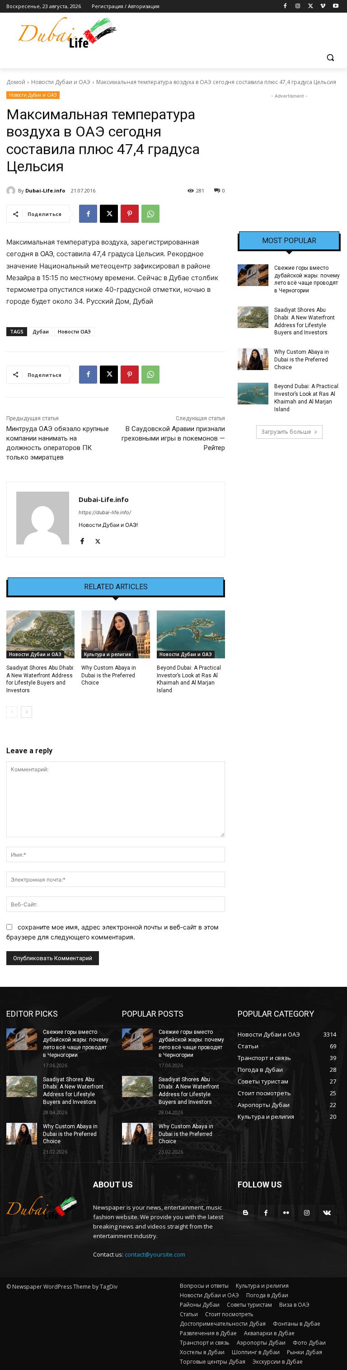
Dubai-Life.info (45, 190)
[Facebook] (285, 6)
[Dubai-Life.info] (12, 190)
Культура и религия (107, 654)
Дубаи (41, 331)
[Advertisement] (289, 146)
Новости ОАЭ (74, 331)
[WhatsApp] (150, 214)
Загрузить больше (286, 432)
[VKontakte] (327, 1213)
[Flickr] (286, 1213)
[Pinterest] (130, 214)
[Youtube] (335, 6)
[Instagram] (298, 6)
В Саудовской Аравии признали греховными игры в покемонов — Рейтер (173, 438)
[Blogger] (245, 1213)
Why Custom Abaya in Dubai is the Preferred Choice (108, 675)
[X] (310, 6)
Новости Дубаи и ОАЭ (60, 82)
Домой (15, 82)
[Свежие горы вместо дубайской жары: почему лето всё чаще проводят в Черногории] (253, 275)
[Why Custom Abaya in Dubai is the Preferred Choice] (115, 634)
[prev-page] (12, 712)
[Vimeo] (323, 6)
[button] (330, 57)
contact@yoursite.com (155, 1254)
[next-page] (26, 712)
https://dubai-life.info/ (105, 512)
